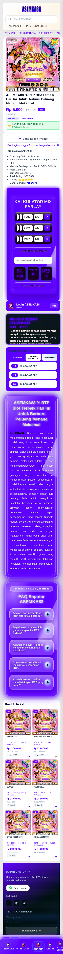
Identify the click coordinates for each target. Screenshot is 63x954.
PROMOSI (8, 949)
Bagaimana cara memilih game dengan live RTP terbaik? (27, 630)
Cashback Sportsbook (33, 357)
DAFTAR (38, 949)
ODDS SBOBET (46, 33)
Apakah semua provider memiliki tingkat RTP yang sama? (28, 682)
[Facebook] (9, 903)
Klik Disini (32, 183)
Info (54, 306)
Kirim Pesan (20, 888)
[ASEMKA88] (32, 9)
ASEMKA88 (15, 26)
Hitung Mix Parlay (33, 286)
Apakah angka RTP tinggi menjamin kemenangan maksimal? (28, 648)
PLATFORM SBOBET (37, 26)
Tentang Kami (13, 918)
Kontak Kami (13, 922)
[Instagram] (16, 903)
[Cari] (10, 19)
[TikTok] (24, 903)
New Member (49, 358)
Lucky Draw (17, 358)
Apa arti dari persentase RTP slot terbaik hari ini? (27, 615)
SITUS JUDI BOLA (27, 33)
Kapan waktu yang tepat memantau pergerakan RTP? (27, 665)
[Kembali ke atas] (56, 939)
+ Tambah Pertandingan (33, 251)
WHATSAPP (23, 949)
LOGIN (50, 949)
